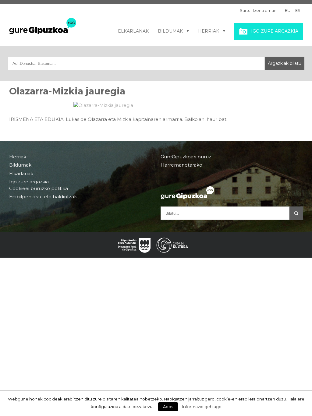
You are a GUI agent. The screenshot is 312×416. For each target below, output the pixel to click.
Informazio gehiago (202, 406)
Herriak (208, 31)
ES (297, 10)
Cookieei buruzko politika (38, 188)
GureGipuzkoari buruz (186, 157)
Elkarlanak (133, 31)
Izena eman (264, 10)
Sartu (245, 10)
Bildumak (170, 31)
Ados (168, 406)
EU (287, 10)
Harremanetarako (181, 165)
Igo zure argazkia (274, 31)
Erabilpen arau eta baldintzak (43, 196)
